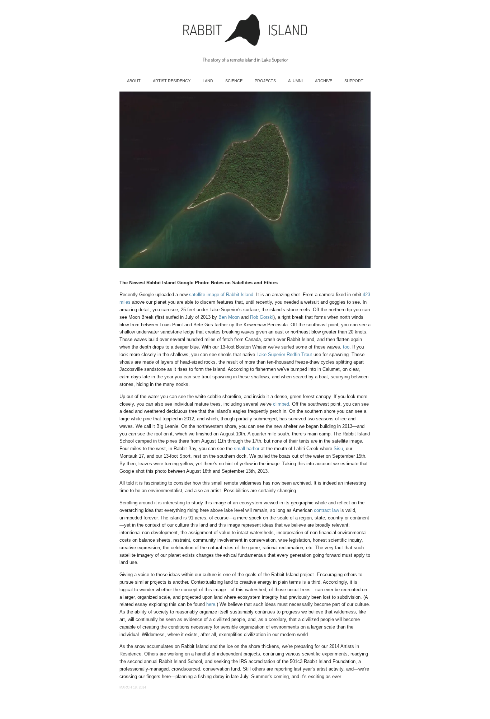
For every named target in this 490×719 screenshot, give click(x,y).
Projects (265, 81)
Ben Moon (229, 317)
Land (208, 81)
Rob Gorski (261, 317)
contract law (326, 510)
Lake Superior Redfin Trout (284, 354)
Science (233, 81)
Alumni (295, 81)
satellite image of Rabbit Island (221, 294)
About (134, 81)
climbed (281, 404)
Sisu (338, 448)
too (346, 347)
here (210, 604)
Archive (323, 81)
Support (353, 81)
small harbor (246, 448)
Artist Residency (171, 81)
